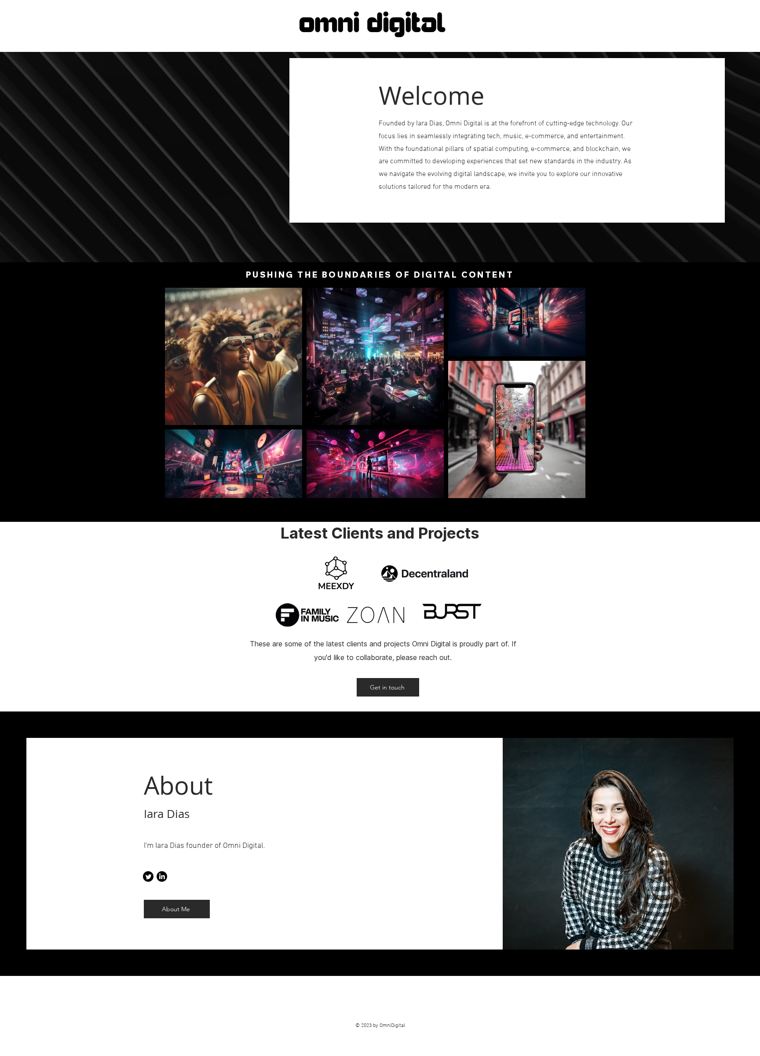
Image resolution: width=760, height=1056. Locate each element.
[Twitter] (148, 876)
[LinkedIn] (162, 876)
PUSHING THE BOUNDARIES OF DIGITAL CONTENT (380, 275)
